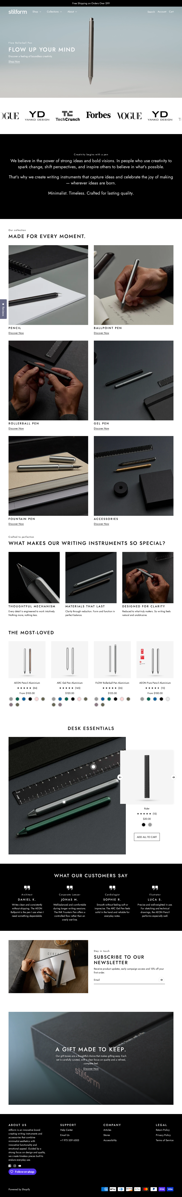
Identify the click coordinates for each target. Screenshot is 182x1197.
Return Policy (163, 1130)
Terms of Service (164, 1140)
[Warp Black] (30, 699)
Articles (107, 1130)
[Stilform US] (18, 11)
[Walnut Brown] (43, 699)
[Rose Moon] (36, 699)
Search (151, 12)
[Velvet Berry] (11, 704)
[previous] (120, 777)
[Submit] (161, 980)
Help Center (66, 1130)
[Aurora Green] (17, 699)
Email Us (64, 1135)
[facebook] (10, 1166)
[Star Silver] (168, 699)
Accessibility (110, 1140)
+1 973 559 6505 (69, 1140)
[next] (173, 777)
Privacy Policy (163, 1135)
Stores (106, 1135)
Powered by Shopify (19, 1189)
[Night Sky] (24, 699)
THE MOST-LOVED (31, 632)
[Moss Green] (17, 704)
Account (162, 11)
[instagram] (15, 1166)
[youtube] (20, 1166)
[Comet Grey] (11, 699)
